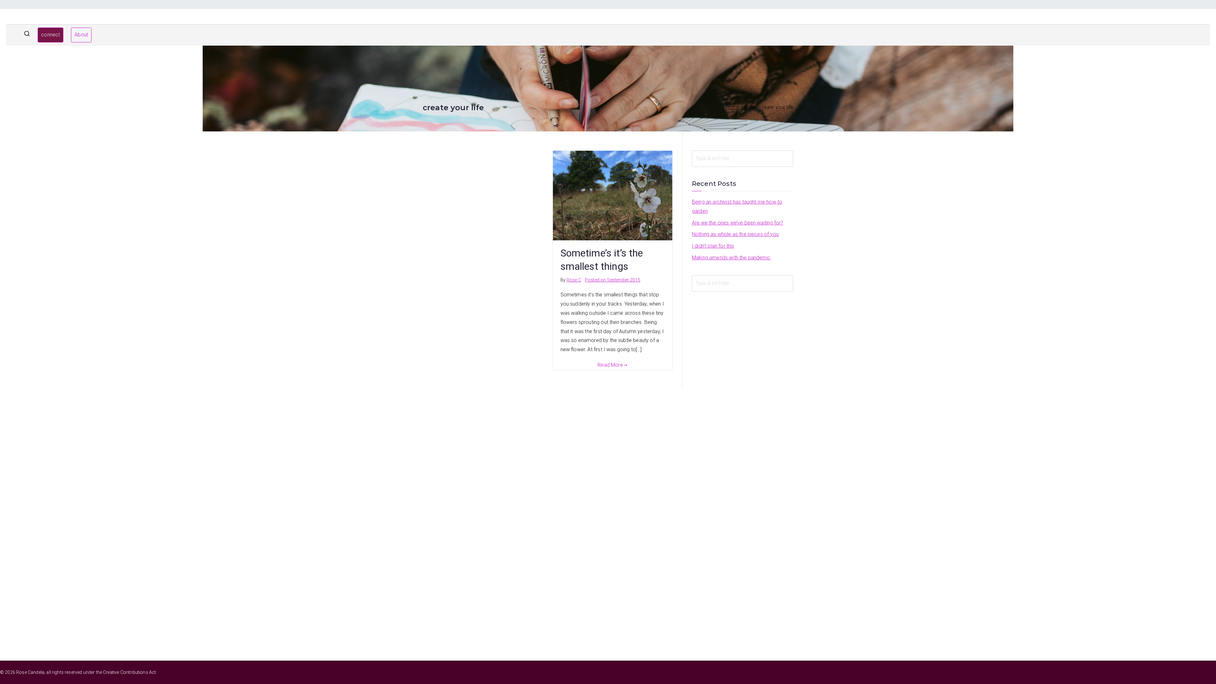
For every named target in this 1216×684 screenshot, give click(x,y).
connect (50, 35)
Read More (610, 365)
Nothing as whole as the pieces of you (735, 234)
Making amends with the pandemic (731, 258)
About (81, 35)
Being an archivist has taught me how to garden (737, 206)
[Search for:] (742, 159)
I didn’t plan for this (713, 246)
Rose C (574, 279)
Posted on (612, 279)
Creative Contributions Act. (130, 672)
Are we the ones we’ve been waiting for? (737, 223)
